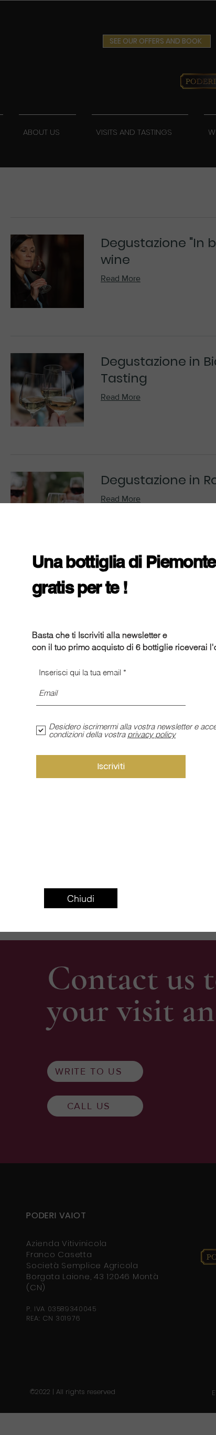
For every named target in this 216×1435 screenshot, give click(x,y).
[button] (81, 898)
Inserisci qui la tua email (80, 672)
